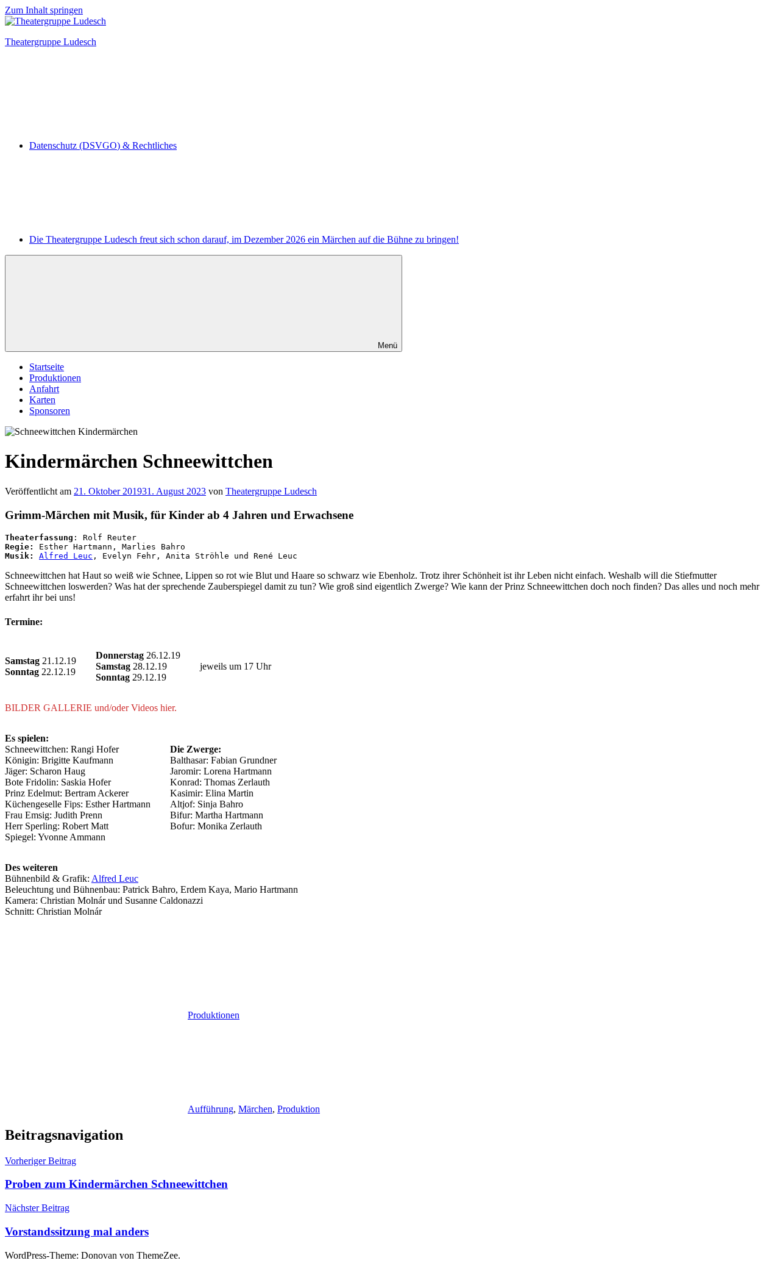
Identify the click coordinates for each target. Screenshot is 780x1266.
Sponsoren (49, 411)
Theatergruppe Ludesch (50, 42)
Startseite (46, 367)
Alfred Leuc (66, 555)
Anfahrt (44, 389)
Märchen (255, 1109)
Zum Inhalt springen (44, 10)
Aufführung (210, 1109)
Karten (42, 400)
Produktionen (55, 378)
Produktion (298, 1109)
